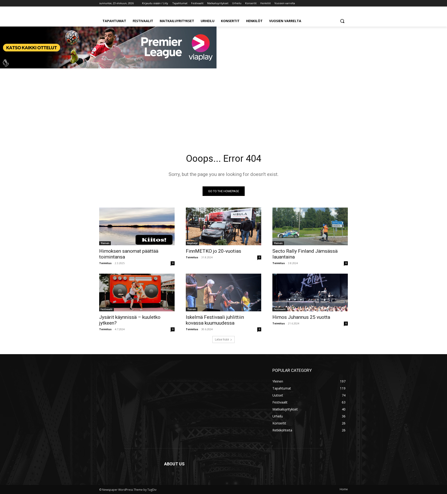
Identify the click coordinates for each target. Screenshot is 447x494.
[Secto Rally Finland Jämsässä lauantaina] (310, 226)
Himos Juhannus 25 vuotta (301, 317)
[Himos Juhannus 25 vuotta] (310, 292)
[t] (108, 67)
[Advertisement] (223, 104)
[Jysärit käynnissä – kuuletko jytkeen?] (137, 292)
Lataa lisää (222, 339)
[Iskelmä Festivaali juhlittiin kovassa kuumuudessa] (223, 292)
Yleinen (105, 243)
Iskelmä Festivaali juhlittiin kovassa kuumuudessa (215, 320)
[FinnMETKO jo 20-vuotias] (223, 226)
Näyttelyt (192, 243)
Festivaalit (106, 309)
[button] (342, 21)
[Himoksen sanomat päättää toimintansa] (137, 226)
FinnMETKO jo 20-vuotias (213, 251)
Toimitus (105, 263)
